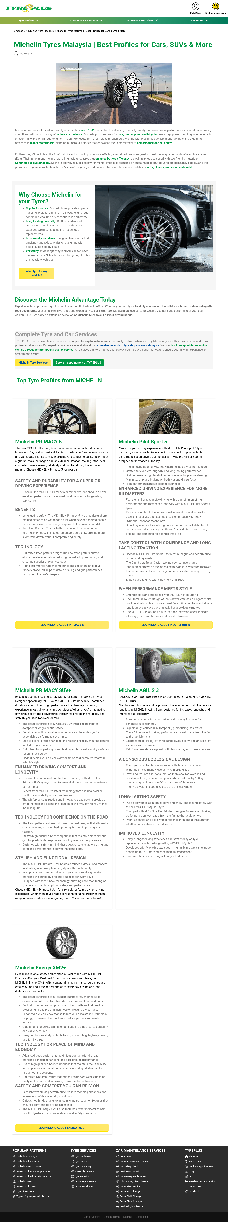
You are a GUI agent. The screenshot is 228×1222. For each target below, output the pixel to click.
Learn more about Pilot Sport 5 (166, 625)
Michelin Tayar (24, 1181)
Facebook (194, 1191)
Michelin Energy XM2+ (28, 1166)
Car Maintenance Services (140, 1150)
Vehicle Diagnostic (129, 1171)
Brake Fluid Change (130, 1196)
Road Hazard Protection (202, 1181)
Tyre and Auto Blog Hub (41, 31)
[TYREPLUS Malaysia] (28, 8)
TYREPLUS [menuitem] (198, 20)
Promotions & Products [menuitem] (140, 20)
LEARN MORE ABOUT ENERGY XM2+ (62, 1127)
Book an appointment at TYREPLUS (78, 362)
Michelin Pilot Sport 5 (28, 1161)
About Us (193, 1156)
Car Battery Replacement (133, 1176)
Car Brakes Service (129, 1186)
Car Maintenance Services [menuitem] (84, 20)
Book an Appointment (200, 1166)
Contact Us (194, 1186)
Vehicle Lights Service (131, 1206)
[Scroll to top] (219, 1214)
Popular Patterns (29, 1150)
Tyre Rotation (81, 1176)
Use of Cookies (92, 1216)
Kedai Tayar (195, 1161)
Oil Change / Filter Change (133, 1181)
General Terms (112, 1216)
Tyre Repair (80, 1161)
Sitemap (127, 1216)
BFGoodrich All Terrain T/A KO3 (33, 1176)
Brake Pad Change (129, 1191)
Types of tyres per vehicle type (32, 1196)
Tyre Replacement (84, 1156)
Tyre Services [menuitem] (27, 20)
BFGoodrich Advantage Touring (33, 1171)
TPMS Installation (84, 1186)
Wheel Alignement (84, 1171)
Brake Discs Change (130, 1201)
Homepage (18, 31)
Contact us (142, 1216)
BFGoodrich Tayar (26, 1186)
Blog (191, 1171)
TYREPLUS (193, 1150)
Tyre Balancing (82, 1166)
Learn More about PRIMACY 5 (62, 625)
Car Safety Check (129, 1166)
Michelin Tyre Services (33, 362)
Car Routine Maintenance (133, 1161)
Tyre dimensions (25, 1191)
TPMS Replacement (85, 1181)
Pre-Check (125, 1156)
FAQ (190, 1176)
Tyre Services (83, 1150)
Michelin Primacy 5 (26, 1156)
